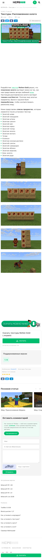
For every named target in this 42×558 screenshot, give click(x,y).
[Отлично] (9, 374)
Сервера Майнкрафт (8, 530)
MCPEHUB (4, 7)
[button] (3, 2)
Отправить (9, 472)
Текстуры (11, 7)
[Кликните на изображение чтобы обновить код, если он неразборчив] (9, 466)
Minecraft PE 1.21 (6, 493)
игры (32, 92)
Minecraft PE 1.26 (7, 485)
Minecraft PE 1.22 (6, 489)
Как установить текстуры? (10, 519)
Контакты (27, 548)
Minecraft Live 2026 (7, 496)
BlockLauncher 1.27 (7, 511)
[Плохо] (3, 374)
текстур (15, 87)
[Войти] (35, 2)
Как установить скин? (8, 527)
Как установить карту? (9, 523)
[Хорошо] (8, 374)
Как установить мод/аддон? (10, 515)
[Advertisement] (21, 64)
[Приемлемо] (4, 374)
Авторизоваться (11, 433)
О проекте (6, 548)
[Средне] (6, 374)
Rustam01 (14, 369)
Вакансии (16, 548)
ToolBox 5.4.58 (6, 507)
